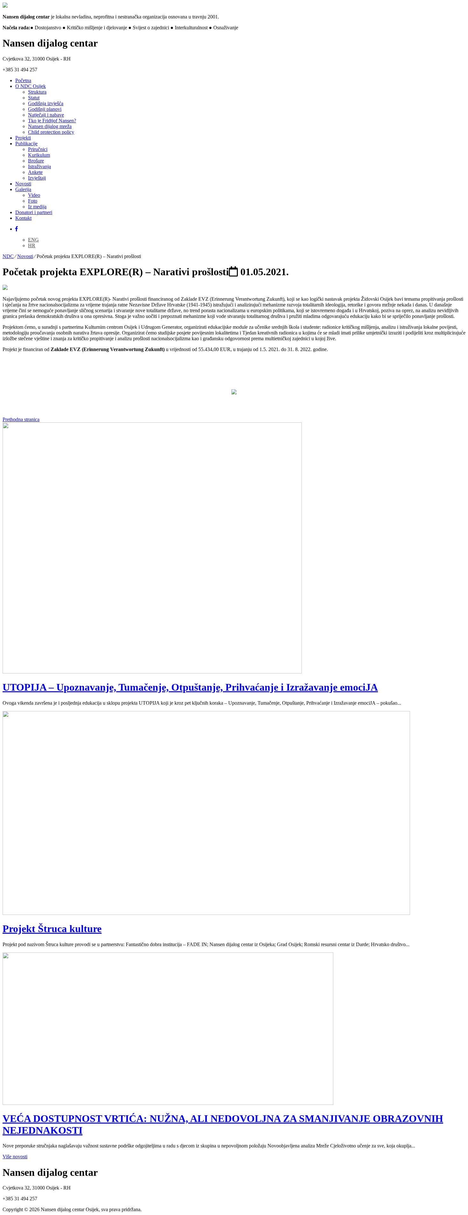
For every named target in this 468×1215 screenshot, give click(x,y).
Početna (23, 80)
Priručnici (37, 149)
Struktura (37, 92)
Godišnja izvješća (45, 103)
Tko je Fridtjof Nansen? (52, 120)
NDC (8, 256)
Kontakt (23, 218)
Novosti (23, 183)
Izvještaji (37, 178)
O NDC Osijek (30, 86)
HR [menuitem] (31, 245)
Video (34, 195)
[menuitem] (33, 239)
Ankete (35, 172)
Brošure (36, 160)
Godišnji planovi (44, 109)
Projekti (23, 137)
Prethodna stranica (21, 419)
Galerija (23, 189)
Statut (33, 97)
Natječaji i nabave (46, 115)
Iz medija (37, 206)
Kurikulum (39, 155)
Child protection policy (51, 132)
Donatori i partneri (33, 212)
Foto (32, 201)
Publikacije (26, 143)
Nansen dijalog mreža (50, 126)
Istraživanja (39, 166)
